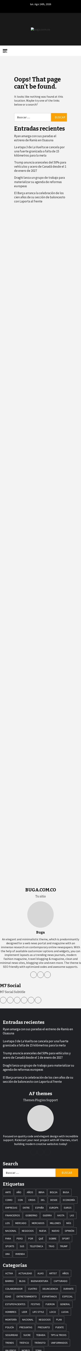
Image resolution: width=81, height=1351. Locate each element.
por (30, 1238)
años (30, 1192)
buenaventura (39, 1281)
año (18, 1192)
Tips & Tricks (58, 1335)
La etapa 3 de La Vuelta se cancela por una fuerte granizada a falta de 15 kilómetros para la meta (39, 151)
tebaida (40, 1335)
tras (51, 1246)
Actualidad (25, 1273)
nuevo (55, 1230)
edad (8, 1296)
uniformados (59, 1342)
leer (24, 1312)
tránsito (40, 1342)
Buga (66, 1192)
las (72, 1215)
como (8, 1200)
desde (53, 1200)
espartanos (49, 1296)
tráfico (24, 1342)
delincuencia (50, 1288)
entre (26, 1207)
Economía (69, 1200)
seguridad (11, 1335)
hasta (60, 1215)
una (7, 1254)
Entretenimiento (27, 1296)
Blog (22, 1281)
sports (9, 1246)
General (65, 1304)
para (8, 1238)
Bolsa (53, 1192)
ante (8, 1192)
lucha (65, 1312)
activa (9, 1273)
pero (20, 1238)
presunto (44, 1327)
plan (59, 1319)
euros (68, 1207)
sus (22, 1246)
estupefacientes (15, 1304)
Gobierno (31, 1215)
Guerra (47, 1215)
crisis (31, 1200)
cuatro (32, 1288)
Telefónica (36, 1246)
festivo (35, 1304)
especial (67, 1296)
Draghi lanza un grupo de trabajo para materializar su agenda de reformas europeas (39, 182)
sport (66, 1238)
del (43, 1200)
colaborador (14, 1288)
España (39, 1207)
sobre (53, 1238)
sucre (27, 1335)
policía (9, 1327)
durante (68, 1288)
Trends (9, 1342)
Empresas (11, 1207)
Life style (38, 1312)
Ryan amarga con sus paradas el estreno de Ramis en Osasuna (35, 138)
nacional (10, 1230)
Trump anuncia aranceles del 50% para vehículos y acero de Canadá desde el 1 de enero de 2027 (40, 166)
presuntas (25, 1327)
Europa (53, 1207)
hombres (10, 1312)
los (7, 1223)
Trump (64, 1246)
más (68, 1223)
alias (40, 1273)
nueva (42, 1230)
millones (55, 1223)
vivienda (20, 1254)
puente (59, 1327)
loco (53, 1312)
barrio (9, 1281)
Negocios (28, 1230)
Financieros (12, 1215)
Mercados (38, 1223)
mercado (20, 1223)
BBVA (41, 1192)
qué (41, 1238)
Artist (53, 1273)
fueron (50, 1304)
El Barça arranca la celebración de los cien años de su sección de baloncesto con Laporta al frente (39, 197)
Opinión (69, 1230)
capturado (60, 1281)
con (20, 1200)
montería (11, 1319)
